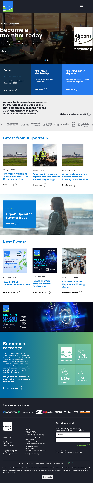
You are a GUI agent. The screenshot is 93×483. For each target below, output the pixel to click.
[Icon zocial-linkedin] (69, 462)
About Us (30, 463)
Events (48, 463)
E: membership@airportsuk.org (35, 443)
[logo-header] (8, 2)
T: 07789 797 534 (31, 433)
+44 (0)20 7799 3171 (10, 450)
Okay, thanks (47, 477)
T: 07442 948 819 (31, 441)
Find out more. (11, 472)
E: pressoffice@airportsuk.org (35, 435)
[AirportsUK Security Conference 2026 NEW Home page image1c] (14, 306)
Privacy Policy (58, 463)
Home (21, 463)
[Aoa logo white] (7, 423)
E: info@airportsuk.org (32, 454)
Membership (40, 463)
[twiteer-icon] (73, 463)
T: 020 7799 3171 (31, 450)
